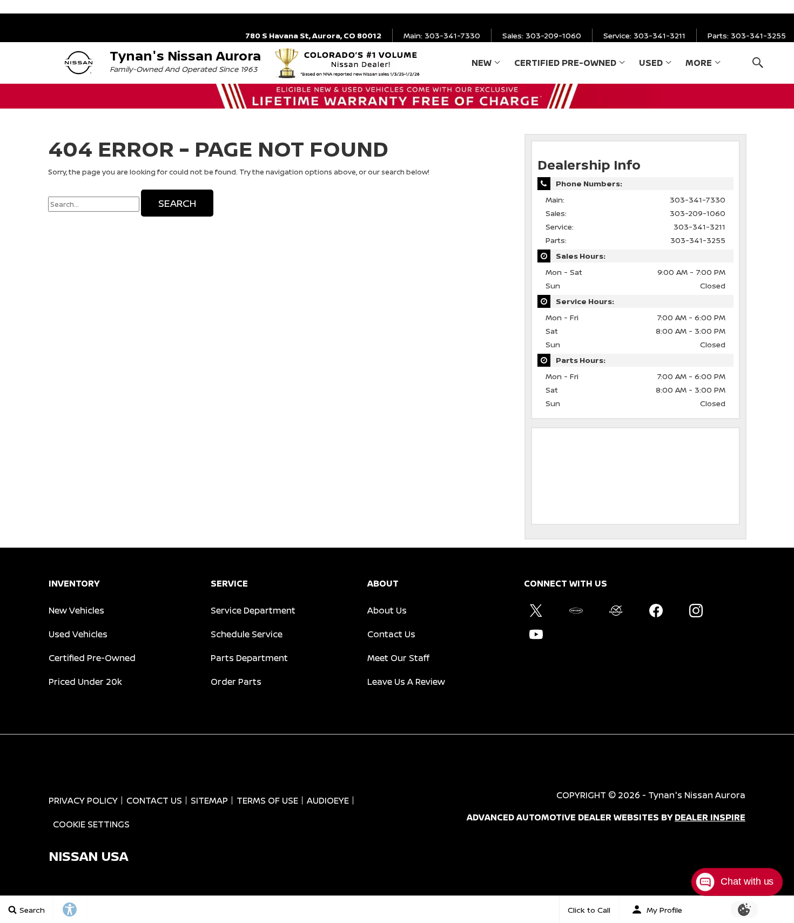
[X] (536, 610)
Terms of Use (267, 800)
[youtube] (536, 634)
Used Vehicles (78, 634)
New (482, 63)
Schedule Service (246, 634)
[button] (757, 62)
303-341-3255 (697, 240)
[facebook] (656, 610)
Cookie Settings (91, 824)
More (698, 65)
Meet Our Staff (398, 658)
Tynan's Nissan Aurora (696, 795)
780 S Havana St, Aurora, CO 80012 (313, 35)
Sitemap (209, 800)
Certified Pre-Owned (565, 63)
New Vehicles (76, 610)
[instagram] (696, 610)
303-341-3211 (699, 226)
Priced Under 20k (85, 682)
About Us (387, 610)
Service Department (253, 610)
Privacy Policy (83, 800)
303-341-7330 (697, 199)
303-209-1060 (697, 213)
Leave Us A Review (406, 682)
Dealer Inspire (710, 817)
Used (651, 63)
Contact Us (391, 634)
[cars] (576, 610)
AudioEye (328, 800)
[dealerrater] (616, 610)
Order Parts (236, 682)
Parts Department (249, 658)
